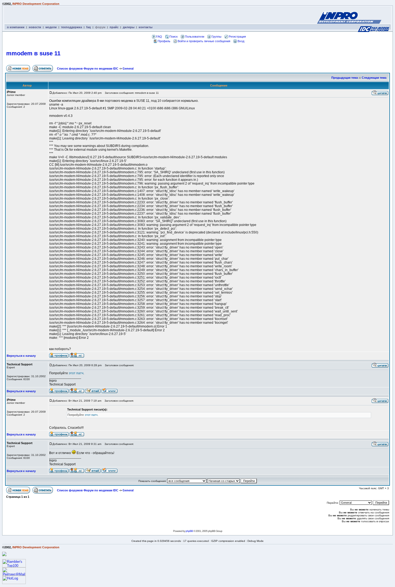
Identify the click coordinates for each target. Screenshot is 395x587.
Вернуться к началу (21, 355)
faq (88, 27)
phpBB (189, 531)
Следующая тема (374, 77)
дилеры (128, 27)
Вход (241, 41)
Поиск (173, 36)
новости (35, 27)
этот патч (76, 373)
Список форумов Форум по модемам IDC (87, 68)
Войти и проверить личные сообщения (204, 41)
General (128, 68)
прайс (114, 27)
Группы (216, 36)
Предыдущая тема (344, 77)
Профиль (164, 41)
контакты (145, 27)
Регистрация (237, 36)
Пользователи (194, 36)
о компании (15, 27)
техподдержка (71, 27)
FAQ (159, 36)
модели (51, 27)
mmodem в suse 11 (33, 53)
